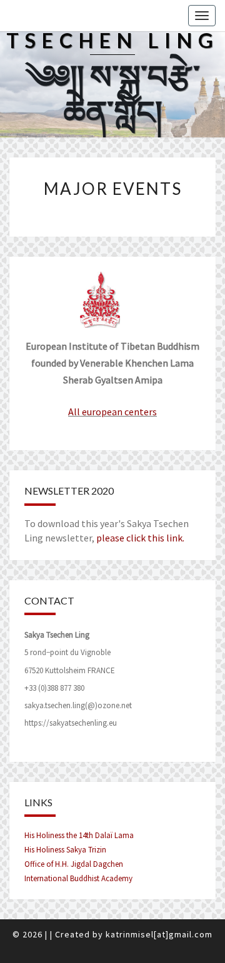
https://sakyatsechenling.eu (70, 723)
